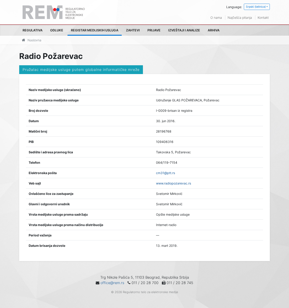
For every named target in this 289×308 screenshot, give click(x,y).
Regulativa (32, 30)
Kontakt (263, 17)
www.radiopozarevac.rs (173, 183)
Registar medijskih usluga (94, 30)
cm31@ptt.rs (165, 173)
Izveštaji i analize (184, 30)
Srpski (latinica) (256, 6)
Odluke (56, 30)
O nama (216, 17)
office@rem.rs (112, 282)
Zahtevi (133, 30)
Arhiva (213, 30)
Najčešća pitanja (240, 17)
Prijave (154, 30)
